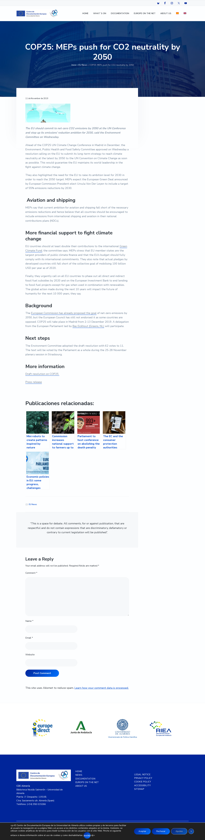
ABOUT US (81, 785)
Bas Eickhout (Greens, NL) (88, 326)
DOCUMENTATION (85, 778)
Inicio (74, 65)
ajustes (87, 835)
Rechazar (160, 831)
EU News (82, 65)
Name (29, 621)
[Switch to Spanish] (177, 13)
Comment (31, 573)
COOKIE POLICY (142, 781)
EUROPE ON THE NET (87, 782)
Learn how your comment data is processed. (101, 688)
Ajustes (179, 831)
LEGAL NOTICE (142, 774)
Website (30, 654)
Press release (33, 382)
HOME (78, 771)
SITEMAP (139, 789)
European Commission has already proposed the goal (63, 313)
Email (29, 637)
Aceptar (142, 831)
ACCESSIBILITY (142, 785)
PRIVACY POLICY (143, 778)
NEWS (78, 774)
